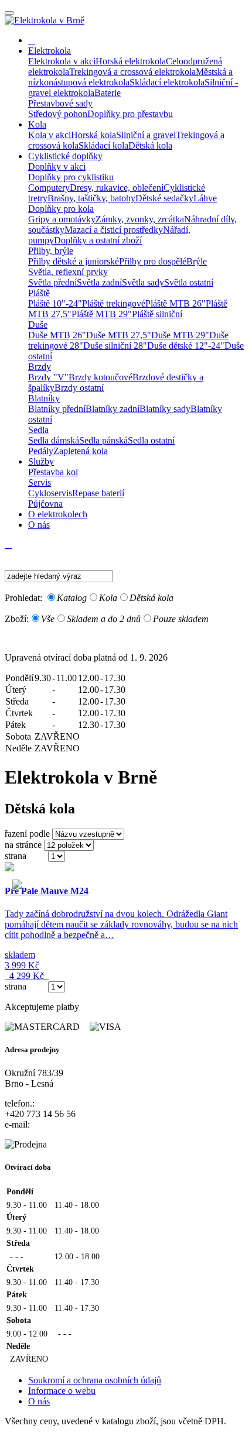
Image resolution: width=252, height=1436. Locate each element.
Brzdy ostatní (79, 388)
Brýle (196, 261)
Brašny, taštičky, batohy (91, 198)
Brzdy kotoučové (100, 377)
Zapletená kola (80, 451)
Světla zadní (99, 282)
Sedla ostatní (151, 440)
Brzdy (39, 367)
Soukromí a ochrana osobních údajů (94, 1380)
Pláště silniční (157, 314)
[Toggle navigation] (9, 13)
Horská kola (93, 135)
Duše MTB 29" (180, 335)
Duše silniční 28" (115, 346)
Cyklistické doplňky (65, 156)
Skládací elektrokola (167, 82)
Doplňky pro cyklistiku (71, 177)
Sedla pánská (103, 440)
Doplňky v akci (57, 166)
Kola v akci (49, 135)
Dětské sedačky (164, 198)
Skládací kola (103, 145)
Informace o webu (62, 1391)
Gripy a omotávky (62, 219)
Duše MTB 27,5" (118, 335)
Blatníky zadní (112, 409)
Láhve (205, 198)
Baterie (107, 93)
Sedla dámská (53, 440)
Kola (37, 124)
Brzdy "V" (48, 377)
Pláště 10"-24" (55, 303)
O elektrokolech (57, 514)
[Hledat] (8, 555)
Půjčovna (45, 504)
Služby (41, 461)
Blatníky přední (57, 409)
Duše (37, 324)
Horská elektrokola (131, 61)
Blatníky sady (164, 409)
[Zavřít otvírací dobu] (126, 638)
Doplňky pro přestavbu (130, 114)
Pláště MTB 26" (175, 303)
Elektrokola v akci (62, 61)
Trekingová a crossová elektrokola (132, 72)
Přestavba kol (53, 472)
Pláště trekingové (113, 303)
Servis (39, 482)
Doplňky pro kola (61, 209)
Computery (49, 188)
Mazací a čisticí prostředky (113, 230)
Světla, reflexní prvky (68, 272)
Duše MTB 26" (57, 335)
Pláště (39, 293)
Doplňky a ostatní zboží (98, 240)
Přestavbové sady (60, 103)
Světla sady (143, 282)
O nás (39, 525)
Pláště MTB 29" (101, 314)
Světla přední (52, 282)
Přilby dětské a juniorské (73, 261)
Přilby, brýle (50, 251)
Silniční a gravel (146, 135)
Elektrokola (49, 51)
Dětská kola (150, 145)
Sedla (38, 430)
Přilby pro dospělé (152, 261)
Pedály (40, 451)
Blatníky (44, 398)
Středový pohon (57, 114)
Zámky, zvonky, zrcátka (140, 219)
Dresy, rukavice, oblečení (117, 188)
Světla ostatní (188, 282)
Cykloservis (50, 493)
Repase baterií (98, 493)
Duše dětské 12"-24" (185, 346)
